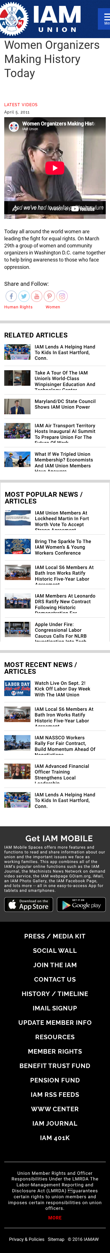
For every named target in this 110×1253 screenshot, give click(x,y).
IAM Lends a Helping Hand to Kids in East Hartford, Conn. (65, 352)
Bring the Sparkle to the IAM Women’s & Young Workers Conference (63, 547)
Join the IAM (55, 965)
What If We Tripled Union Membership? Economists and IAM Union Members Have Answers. (64, 463)
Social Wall (55, 950)
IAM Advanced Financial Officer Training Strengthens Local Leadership (62, 775)
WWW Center (55, 1109)
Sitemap (56, 1239)
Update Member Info (55, 1022)
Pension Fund (55, 1080)
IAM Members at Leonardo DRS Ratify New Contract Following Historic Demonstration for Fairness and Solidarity (65, 607)
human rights (18, 307)
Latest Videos (21, 105)
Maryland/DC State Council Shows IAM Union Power (65, 404)
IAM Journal (55, 1123)
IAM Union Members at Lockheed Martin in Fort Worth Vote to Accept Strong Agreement (62, 521)
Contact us (55, 979)
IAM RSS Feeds (55, 1094)
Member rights (55, 1051)
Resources (55, 1037)
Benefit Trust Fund (55, 1065)
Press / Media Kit (55, 936)
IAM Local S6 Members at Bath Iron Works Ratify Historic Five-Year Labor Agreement (64, 576)
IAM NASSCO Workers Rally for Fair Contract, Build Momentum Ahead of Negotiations (65, 746)
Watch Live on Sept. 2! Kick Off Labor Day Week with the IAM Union (63, 689)
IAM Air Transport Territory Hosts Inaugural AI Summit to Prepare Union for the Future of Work (65, 434)
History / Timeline (55, 993)
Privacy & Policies (26, 1239)
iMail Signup (55, 1008)
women (53, 307)
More (55, 1218)
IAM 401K (55, 1137)
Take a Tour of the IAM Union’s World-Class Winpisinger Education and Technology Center (65, 381)
